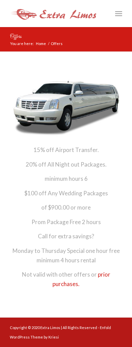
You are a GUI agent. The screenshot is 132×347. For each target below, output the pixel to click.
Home (41, 43)
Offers (15, 36)
